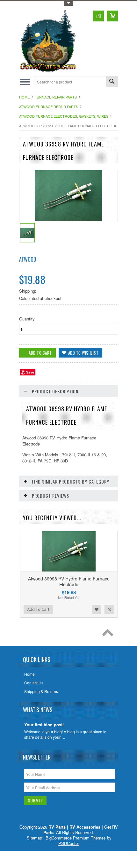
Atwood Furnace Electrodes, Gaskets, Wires (63, 116)
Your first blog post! (44, 725)
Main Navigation (24, 81)
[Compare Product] (98, 16)
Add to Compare (109, 609)
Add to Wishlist (96, 609)
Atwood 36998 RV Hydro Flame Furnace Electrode (69, 581)
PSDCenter (68, 843)
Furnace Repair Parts (55, 96)
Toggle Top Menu (68, 3)
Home (24, 96)
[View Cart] (112, 16)
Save (30, 372)
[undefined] (68, 219)
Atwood (27, 259)
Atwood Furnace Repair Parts (48, 106)
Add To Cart (38, 609)
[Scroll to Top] (109, 634)
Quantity (27, 319)
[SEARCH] (112, 82)
